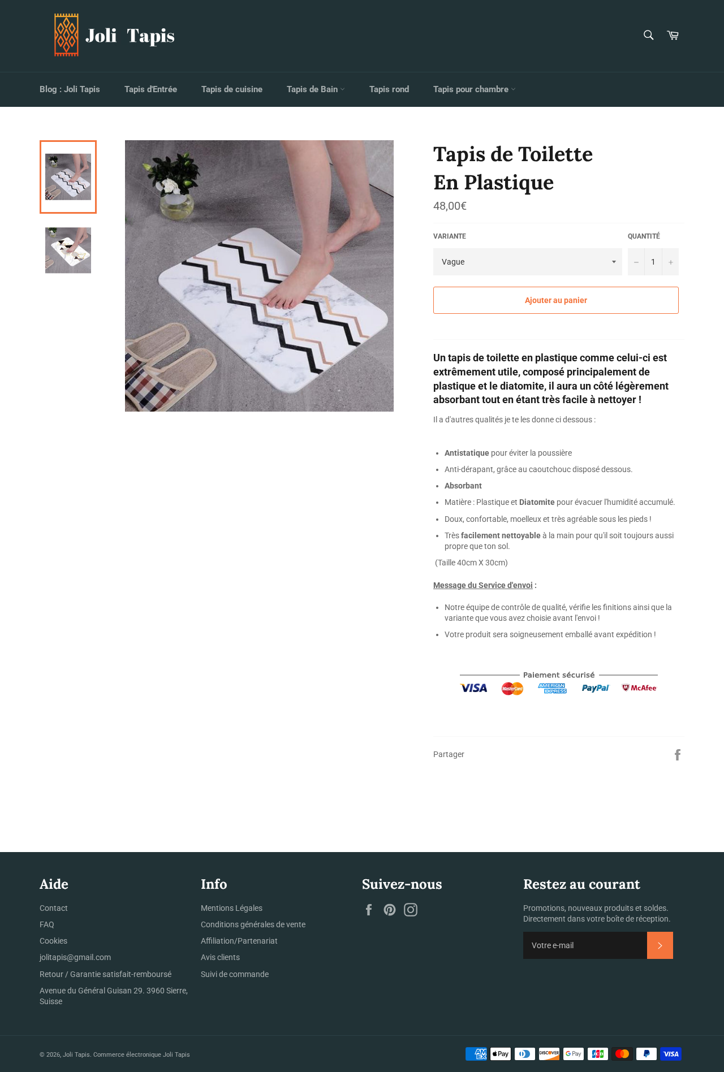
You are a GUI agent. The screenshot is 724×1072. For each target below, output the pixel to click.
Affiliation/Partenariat (239, 940)
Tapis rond (389, 89)
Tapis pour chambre (472, 89)
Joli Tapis (76, 1054)
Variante (449, 236)
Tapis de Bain (313, 89)
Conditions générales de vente (253, 924)
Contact (54, 908)
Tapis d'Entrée (150, 89)
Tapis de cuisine (231, 89)
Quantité (644, 236)
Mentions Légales (231, 908)
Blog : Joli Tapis (70, 89)
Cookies (53, 940)
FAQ (47, 924)
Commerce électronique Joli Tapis (141, 1054)
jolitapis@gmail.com (75, 957)
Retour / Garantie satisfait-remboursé (105, 974)
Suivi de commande (235, 974)
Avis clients (220, 957)
